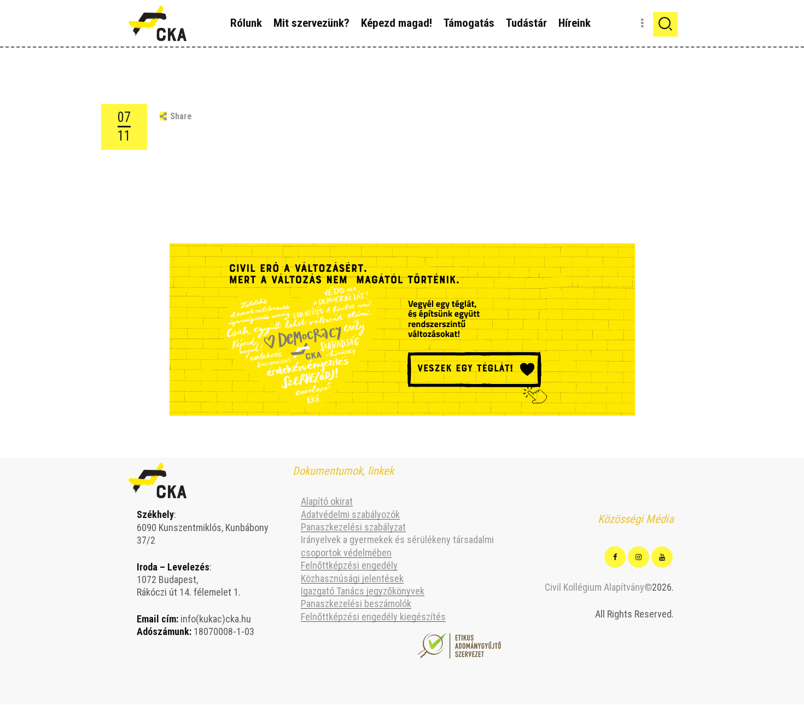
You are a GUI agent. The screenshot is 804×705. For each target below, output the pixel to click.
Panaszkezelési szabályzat (353, 527)
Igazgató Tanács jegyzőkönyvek (362, 591)
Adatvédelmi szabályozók (350, 514)
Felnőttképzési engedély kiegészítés (373, 616)
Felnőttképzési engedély (349, 565)
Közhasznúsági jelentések (352, 578)
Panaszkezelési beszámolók (356, 603)
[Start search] (665, 24)
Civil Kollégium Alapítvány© (598, 587)
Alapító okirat (327, 501)
